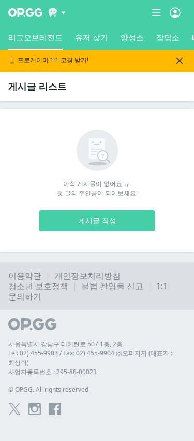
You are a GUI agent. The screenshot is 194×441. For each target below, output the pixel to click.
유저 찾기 (91, 37)
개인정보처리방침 (87, 275)
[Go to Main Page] (25, 12)
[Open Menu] (175, 12)
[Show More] (57, 12)
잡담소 (168, 37)
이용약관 (24, 275)
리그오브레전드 (35, 37)
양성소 (132, 37)
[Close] (179, 60)
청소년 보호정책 (38, 286)
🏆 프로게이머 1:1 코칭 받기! (48, 60)
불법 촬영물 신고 (112, 286)
